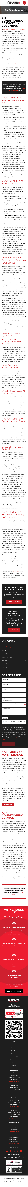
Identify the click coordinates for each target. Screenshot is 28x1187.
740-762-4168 (14, 1104)
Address (4, 699)
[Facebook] (10, 1151)
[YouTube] (21, 1151)
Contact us (16, 571)
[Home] (13, 2)
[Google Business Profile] (7, 1151)
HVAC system (15, 63)
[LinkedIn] (14, 1151)
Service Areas (14, 1060)
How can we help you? (8, 708)
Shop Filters (14, 1051)
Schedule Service (14, 601)
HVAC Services (14, 1045)
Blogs (14, 1065)
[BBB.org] (18, 1151)
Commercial (14, 1057)
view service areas (14, 991)
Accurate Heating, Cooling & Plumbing (14, 29)
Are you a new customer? (9, 703)
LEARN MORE (8, 804)
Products (14, 1048)
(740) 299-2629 (15, 88)
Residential (14, 1054)
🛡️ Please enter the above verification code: (13, 721)
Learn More (14, 630)
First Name (5, 679)
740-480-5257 (14, 1141)
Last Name (5, 684)
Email (3, 694)
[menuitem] (14, 647)
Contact (14, 1062)
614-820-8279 (14, 1116)
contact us (21, 525)
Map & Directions (14, 1081)
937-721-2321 (14, 1092)
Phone (4, 689)
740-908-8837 (14, 1129)
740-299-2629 (14, 1007)
